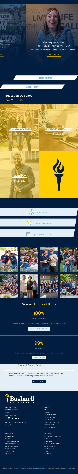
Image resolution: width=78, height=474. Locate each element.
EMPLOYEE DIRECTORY (50, 414)
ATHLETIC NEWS (48, 419)
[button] (39, 37)
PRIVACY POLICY (49, 448)
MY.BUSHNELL (9, 436)
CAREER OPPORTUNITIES (51, 427)
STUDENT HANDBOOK (11, 443)
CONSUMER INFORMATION (51, 443)
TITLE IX (46, 438)
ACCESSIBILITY (48, 441)
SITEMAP (46, 451)
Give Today (39, 381)
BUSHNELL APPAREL (11, 448)
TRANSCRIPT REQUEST (12, 441)
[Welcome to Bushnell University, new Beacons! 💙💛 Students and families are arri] (29, 286)
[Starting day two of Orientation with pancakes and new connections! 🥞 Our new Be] (49, 259)
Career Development (39, 329)
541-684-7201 (15, 415)
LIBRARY (7, 438)
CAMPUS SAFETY (10, 451)
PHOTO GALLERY (49, 424)
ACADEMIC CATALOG (11, 446)
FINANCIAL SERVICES (50, 446)
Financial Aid (39, 357)
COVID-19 (8, 453)
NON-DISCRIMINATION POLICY (52, 436)
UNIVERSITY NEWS (49, 417)
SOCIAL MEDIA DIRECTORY (52, 422)
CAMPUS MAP (48, 412)
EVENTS (46, 409)
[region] (39, 37)
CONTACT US (48, 453)
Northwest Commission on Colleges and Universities (33, 468)
